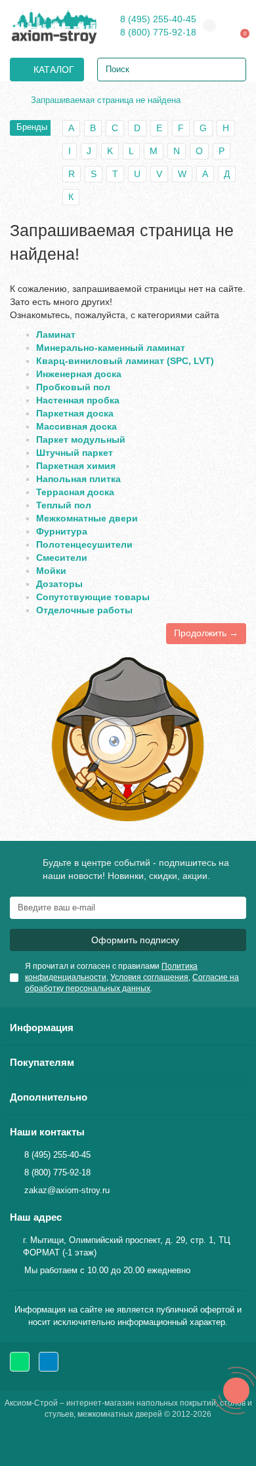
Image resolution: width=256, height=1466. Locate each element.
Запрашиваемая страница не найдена (106, 100)
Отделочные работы (84, 610)
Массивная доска (76, 426)
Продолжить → (206, 633)
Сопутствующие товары (93, 597)
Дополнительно (48, 1097)
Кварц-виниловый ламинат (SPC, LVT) (125, 361)
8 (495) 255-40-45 (158, 19)
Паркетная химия (76, 465)
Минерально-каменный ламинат (110, 347)
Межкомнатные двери (87, 518)
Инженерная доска (78, 374)
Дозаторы (59, 584)
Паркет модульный (80, 439)
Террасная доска (75, 492)
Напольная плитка (78, 479)
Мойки (51, 570)
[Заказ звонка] (236, 1390)
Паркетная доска (75, 413)
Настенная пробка (77, 400)
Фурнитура (61, 531)
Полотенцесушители (84, 544)
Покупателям (42, 1062)
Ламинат (55, 334)
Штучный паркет (74, 452)
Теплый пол (63, 505)
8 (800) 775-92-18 (158, 32)
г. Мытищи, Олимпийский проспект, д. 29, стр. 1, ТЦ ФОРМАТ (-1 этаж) (126, 1246)
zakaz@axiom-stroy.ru (67, 1190)
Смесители (61, 557)
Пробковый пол (73, 387)
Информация (42, 1027)
